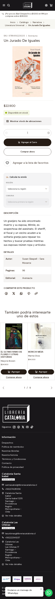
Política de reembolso (13, 446)
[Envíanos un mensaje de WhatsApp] (49, 593)
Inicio (12, 22)
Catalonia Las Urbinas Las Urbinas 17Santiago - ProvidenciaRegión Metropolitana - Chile (13, 551)
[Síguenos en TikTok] (31, 426)
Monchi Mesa (35, 352)
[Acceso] (46, 5)
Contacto (7, 463)
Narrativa (37, 22)
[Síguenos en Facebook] (18, 426)
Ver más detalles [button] (13, 515)
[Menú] (4, 5)
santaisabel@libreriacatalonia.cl (21, 485)
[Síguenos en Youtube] (27, 426)
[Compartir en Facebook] (6, 293)
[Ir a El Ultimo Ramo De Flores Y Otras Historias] (14, 336)
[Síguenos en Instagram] (14, 426)
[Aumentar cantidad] (48, 133)
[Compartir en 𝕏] (13, 293)
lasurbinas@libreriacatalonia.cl (20, 533)
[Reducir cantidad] (6, 133)
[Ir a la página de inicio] (27, 5)
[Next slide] (51, 388)
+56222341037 (12, 537)
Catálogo (24, 22)
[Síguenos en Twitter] (22, 426)
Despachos (7, 442)
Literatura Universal (14, 25)
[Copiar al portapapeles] (36, 293)
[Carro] (51, 5)
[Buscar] (8, 5)
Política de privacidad (13, 467)
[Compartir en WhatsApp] (21, 293)
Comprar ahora (27, 152)
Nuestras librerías (10, 451)
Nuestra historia (10, 455)
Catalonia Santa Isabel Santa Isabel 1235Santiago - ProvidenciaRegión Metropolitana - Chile (14, 502)
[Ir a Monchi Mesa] (41, 336)
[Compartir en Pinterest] (28, 293)
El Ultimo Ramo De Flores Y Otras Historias (11, 354)
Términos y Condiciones (14, 459)
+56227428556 (13, 489)
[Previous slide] (4, 388)
